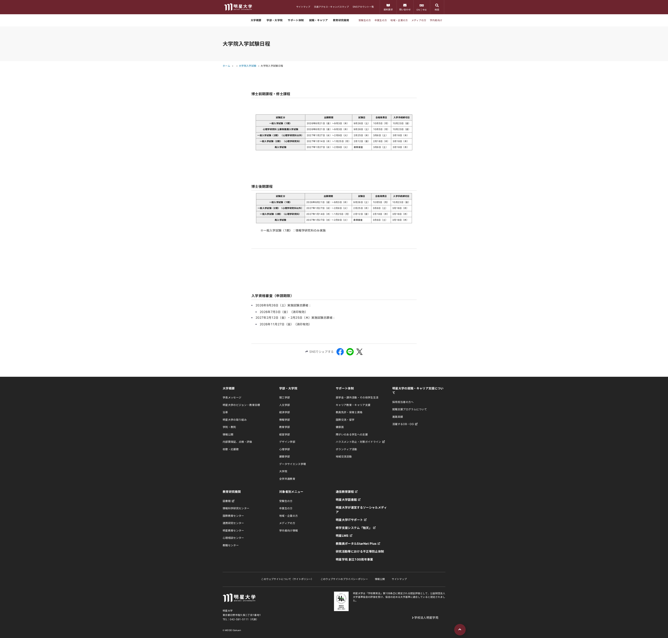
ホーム (226, 66)
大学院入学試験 (247, 66)
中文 (425, 10)
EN (418, 10)
